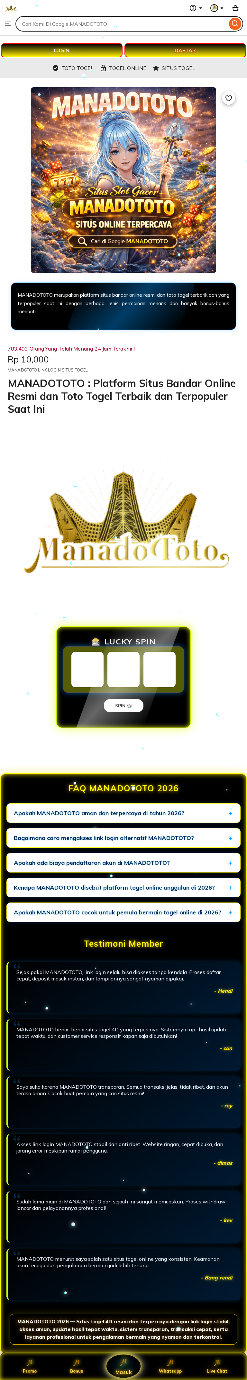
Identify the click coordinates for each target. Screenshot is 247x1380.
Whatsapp (170, 1371)
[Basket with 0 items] (235, 8)
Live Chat (217, 1371)
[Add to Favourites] (228, 98)
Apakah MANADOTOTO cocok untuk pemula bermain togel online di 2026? (117, 912)
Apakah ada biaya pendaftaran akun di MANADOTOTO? (92, 862)
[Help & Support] (195, 8)
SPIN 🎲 (123, 705)
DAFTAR (185, 50)
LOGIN (61, 50)
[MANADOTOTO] (11, 13)
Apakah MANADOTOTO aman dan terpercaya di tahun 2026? (99, 813)
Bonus (76, 1371)
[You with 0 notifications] (217, 8)
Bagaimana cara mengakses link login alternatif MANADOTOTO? (104, 838)
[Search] (235, 24)
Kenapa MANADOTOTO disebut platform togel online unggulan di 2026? (114, 887)
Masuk (123, 1372)
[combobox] (121, 24)
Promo (30, 1371)
